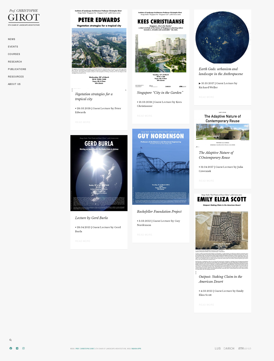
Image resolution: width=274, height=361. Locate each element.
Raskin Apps (136, 349)
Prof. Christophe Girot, (85, 349)
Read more (83, 122)
